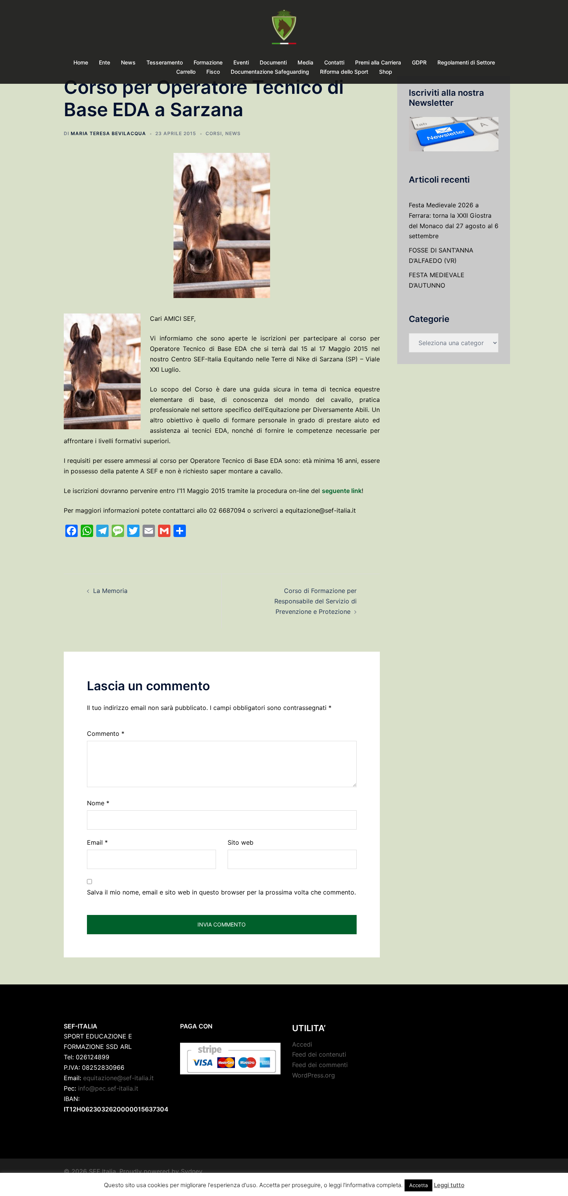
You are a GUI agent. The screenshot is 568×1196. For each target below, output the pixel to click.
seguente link (342, 491)
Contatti (334, 62)
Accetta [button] (418, 1185)
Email (97, 842)
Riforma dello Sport (344, 71)
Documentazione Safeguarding (270, 71)
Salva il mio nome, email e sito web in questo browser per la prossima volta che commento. (221, 892)
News (128, 62)
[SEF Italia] (284, 29)
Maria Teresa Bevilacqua (108, 133)
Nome (98, 803)
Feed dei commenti (320, 1065)
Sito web (240, 842)
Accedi (302, 1044)
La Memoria (110, 591)
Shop (385, 71)
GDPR (419, 62)
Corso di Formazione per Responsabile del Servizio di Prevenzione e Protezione (315, 601)
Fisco (213, 71)
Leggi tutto (449, 1185)
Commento (105, 733)
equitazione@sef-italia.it (118, 1078)
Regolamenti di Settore (466, 62)
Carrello (186, 71)
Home (80, 62)
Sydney (191, 1171)
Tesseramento (164, 62)
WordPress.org (313, 1075)
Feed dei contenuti (319, 1054)
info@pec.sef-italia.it (108, 1088)
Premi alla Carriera (378, 62)
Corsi (214, 133)
